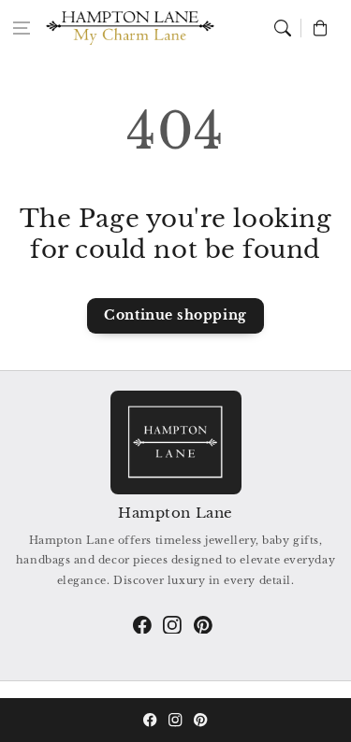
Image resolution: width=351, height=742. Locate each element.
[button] (21, 28)
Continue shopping (175, 315)
